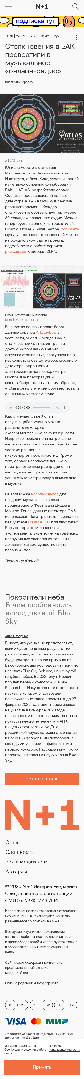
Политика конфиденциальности (64, 1047)
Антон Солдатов (16, 636)
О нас (12, 842)
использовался (44, 494)
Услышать (70, 229)
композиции (39, 522)
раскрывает (16, 251)
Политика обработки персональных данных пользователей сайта (39, 1035)
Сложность (19, 852)
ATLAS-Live (45, 332)
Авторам (16, 871)
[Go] (8, 6)
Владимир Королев (19, 82)
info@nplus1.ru (48, 983)
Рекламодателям (26, 861)
